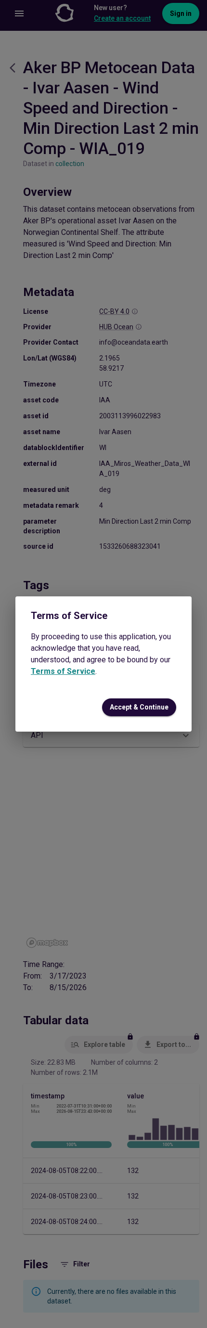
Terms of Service (63, 671)
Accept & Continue (139, 707)
